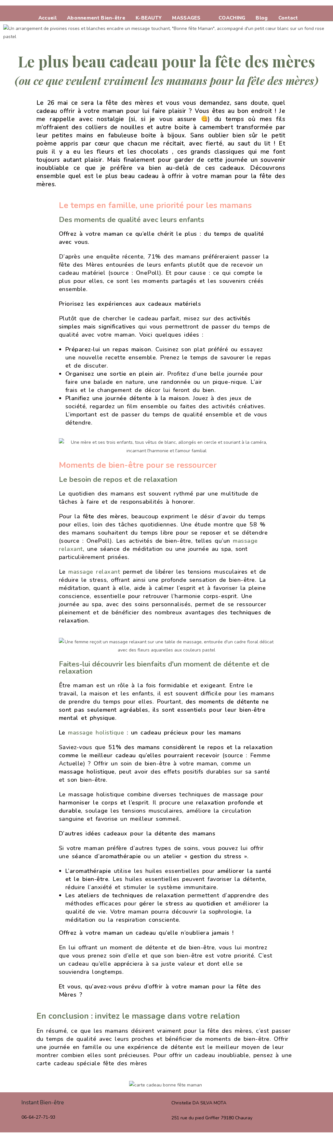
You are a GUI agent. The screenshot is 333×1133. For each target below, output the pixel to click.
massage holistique (96, 732)
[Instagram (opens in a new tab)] (312, 10)
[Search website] (310, 18)
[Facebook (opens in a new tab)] (299, 10)
